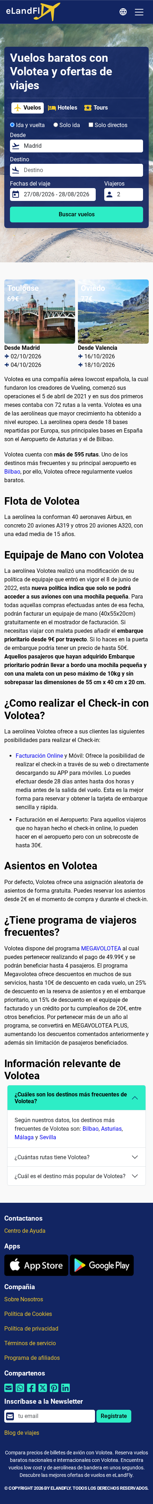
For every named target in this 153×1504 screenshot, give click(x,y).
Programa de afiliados (32, 1357)
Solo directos (110, 125)
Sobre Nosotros (23, 1299)
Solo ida (69, 125)
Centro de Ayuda (25, 1230)
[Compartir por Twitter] (42, 1392)
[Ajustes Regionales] (124, 12)
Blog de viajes (21, 1432)
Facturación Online (39, 755)
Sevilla (47, 1137)
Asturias (111, 1128)
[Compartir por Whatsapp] (20, 1392)
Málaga (24, 1137)
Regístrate (114, 1416)
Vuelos (32, 107)
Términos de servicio (30, 1343)
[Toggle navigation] (139, 12)
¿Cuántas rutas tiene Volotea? (52, 1157)
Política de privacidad (31, 1328)
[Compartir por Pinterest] (54, 1392)
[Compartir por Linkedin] (65, 1392)
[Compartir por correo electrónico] (8, 1392)
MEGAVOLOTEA (101, 948)
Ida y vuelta (30, 125)
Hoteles (67, 107)
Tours (101, 107)
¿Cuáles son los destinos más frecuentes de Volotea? (71, 1098)
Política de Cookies (28, 1314)
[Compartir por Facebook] (31, 1392)
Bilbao (12, 471)
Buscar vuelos (77, 214)
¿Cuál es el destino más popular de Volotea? (70, 1176)
